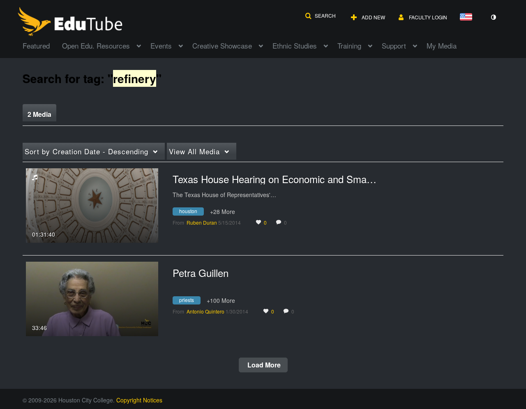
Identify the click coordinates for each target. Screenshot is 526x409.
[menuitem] (42, 44)
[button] (320, 15)
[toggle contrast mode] (493, 17)
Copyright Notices (139, 400)
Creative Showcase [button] (222, 45)
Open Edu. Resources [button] (96, 45)
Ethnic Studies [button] (294, 45)
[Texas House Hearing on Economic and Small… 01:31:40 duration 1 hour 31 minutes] (92, 204)
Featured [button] (36, 45)
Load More (263, 364)
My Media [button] (442, 45)
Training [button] (349, 45)
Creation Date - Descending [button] (86, 151)
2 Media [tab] (39, 114)
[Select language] (467, 17)
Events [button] (161, 45)
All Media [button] (194, 151)
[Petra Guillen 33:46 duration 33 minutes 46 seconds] (92, 298)
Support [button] (394, 45)
